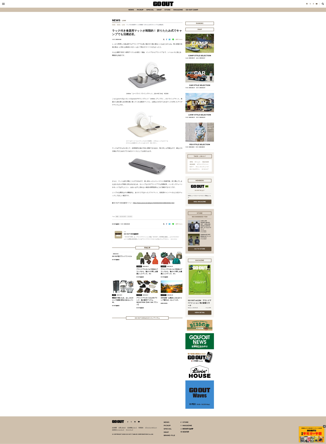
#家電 (191, 162)
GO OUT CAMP (192, 10)
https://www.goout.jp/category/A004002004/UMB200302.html (153, 203)
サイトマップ (129, 429)
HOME (113, 24)
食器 (117, 216)
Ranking (199, 7)
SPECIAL (150, 10)
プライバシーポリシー (151, 427)
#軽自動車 (192, 164)
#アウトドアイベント (203, 164)
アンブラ (130, 216)
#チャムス (197, 162)
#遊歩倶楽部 (205, 162)
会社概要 (114, 427)
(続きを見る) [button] (174, 239)
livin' (123, 24)
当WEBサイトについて (118, 429)
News (131, 10)
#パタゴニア (205, 169)
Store (167, 10)
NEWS (118, 24)
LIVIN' (124, 20)
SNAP (159, 10)
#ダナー (192, 166)
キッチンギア (123, 216)
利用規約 (141, 427)
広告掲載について (132, 427)
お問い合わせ (122, 427)
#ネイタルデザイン (195, 169)
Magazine (178, 10)
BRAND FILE (169, 435)
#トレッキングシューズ (202, 166)
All (125, 7)
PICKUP (140, 10)
